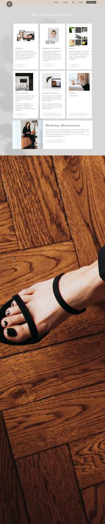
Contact (81, 2)
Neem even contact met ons (77, 134)
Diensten (45, 2)
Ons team (56, 2)
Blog (73, 2)
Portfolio (65, 2)
